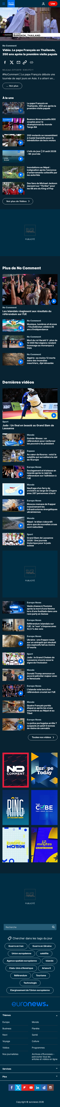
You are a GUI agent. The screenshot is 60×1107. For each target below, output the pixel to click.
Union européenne (21, 953)
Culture (35, 1041)
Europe (6, 1022)
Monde (30, 434)
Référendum (20, 975)
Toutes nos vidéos (41, 737)
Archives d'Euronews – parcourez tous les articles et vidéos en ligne (44, 1057)
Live (53, 3)
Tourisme (41, 975)
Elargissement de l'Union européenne (30, 990)
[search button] (53, 927)
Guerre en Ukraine (42, 946)
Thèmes (6, 1015)
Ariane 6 (46, 968)
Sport (5, 421)
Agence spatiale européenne (22, 960)
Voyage (6, 1041)
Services (6, 1068)
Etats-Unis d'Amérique (21, 968)
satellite (44, 953)
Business (6, 1028)
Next (4, 1034)
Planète (35, 1028)
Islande (49, 960)
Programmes (38, 1047)
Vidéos (5, 1047)
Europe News (34, 467)
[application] (30, 24)
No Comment (9, 307)
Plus (4, 1076)
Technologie (30, 982)
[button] (17, 201)
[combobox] (30, 927)
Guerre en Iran (16, 946)
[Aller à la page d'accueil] (11, 3)
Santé (35, 1034)
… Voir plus (12, 86)
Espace (31, 451)
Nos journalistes (10, 1054)
